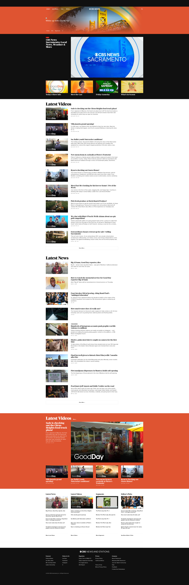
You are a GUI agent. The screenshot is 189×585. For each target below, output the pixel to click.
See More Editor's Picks (127, 535)
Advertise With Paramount (118, 560)
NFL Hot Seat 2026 (51, 562)
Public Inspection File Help (86, 560)
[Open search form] (142, 9)
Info (52, 31)
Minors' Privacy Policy (100, 567)
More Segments (100, 535)
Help (113, 564)
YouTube (64, 558)
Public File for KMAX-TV (85, 558)
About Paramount (116, 558)
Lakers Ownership (50, 564)
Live (62, 9)
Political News (49, 558)
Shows (68, 9)
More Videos (74, 535)
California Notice (99, 560)
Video (47, 31)
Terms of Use (98, 564)
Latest (48, 9)
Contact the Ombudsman (118, 569)
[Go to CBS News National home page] (94, 9)
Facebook (64, 560)
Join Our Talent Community (119, 562)
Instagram (64, 562)
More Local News (50, 535)
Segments (57, 31)
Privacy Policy (98, 558)
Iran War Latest (49, 560)
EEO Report (82, 564)
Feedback (114, 567)
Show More (81, 248)
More (74, 419)
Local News (55, 9)
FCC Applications (83, 562)
